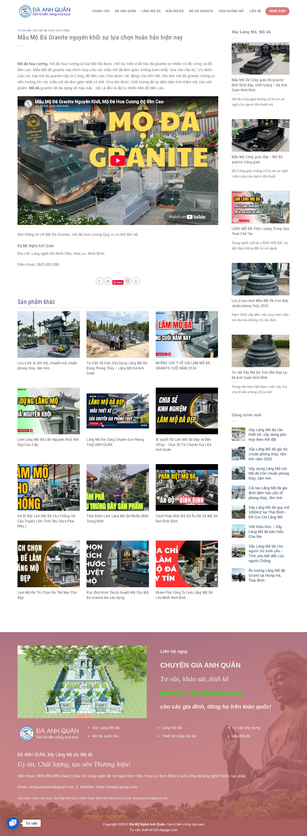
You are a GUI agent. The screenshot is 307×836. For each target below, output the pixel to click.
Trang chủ (100, 11)
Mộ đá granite (201, 11)
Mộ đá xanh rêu (105, 736)
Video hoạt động (59, 30)
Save (119, 282)
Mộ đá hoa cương (32, 64)
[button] (12, 823)
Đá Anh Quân (125, 11)
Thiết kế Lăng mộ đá (179, 736)
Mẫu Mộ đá (174, 11)
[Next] (138, 682)
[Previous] (26, 682)
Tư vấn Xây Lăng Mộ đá (32, 30)
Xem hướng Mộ (231, 11)
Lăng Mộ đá (151, 11)
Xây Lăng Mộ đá (105, 728)
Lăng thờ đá (172, 728)
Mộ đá (34, 88)
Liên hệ (255, 11)
